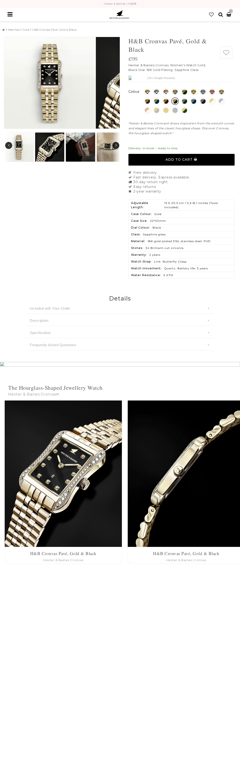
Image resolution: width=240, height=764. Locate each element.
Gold (26, 29)
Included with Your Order (50, 308)
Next (115, 145)
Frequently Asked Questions (53, 345)
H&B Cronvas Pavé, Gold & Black (54, 29)
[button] (211, 14)
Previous (8, 145)
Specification (40, 333)
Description (39, 321)
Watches (14, 29)
